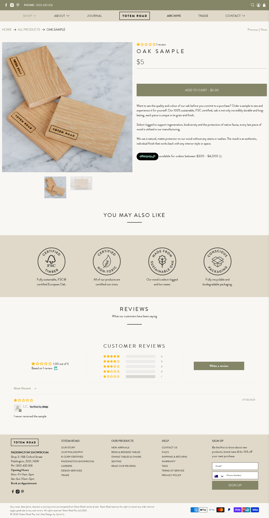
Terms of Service (173, 470)
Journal (94, 16)
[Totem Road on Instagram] (13, 6)
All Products (29, 29)
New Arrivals (120, 447)
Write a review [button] (219, 365)
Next (264, 29)
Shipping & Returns (174, 457)
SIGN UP (235, 485)
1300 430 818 (24, 465)
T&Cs (165, 466)
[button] (146, 44)
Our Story (68, 447)
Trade (203, 16)
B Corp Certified (72, 457)
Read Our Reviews (123, 466)
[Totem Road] (134, 16)
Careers (66, 466)
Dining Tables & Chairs (126, 457)
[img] (23, 400)
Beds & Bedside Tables (125, 452)
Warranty (168, 461)
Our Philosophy (72, 452)
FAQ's (165, 452)
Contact (233, 16)
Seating (116, 461)
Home (7, 29)
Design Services (71, 470)
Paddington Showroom (77, 461)
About (59, 16)
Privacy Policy (171, 475)
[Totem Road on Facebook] (7, 6)
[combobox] (218, 476)
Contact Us (169, 447)
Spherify (60, 514)
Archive (174, 16)
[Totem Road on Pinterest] (19, 6)
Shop (27, 16)
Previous (253, 29)
